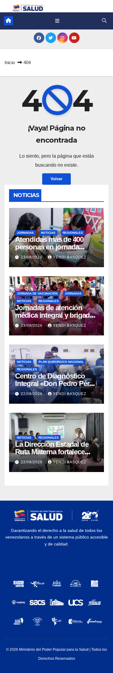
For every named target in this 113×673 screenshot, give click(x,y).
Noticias (48, 232)
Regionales (73, 232)
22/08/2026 (32, 394)
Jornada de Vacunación (37, 293)
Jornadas (25, 232)
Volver (56, 179)
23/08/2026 (32, 257)
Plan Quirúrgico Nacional (61, 361)
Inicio (10, 62)
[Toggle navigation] (57, 21)
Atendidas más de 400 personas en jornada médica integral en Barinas (56, 246)
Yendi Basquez (69, 257)
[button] (104, 20)
